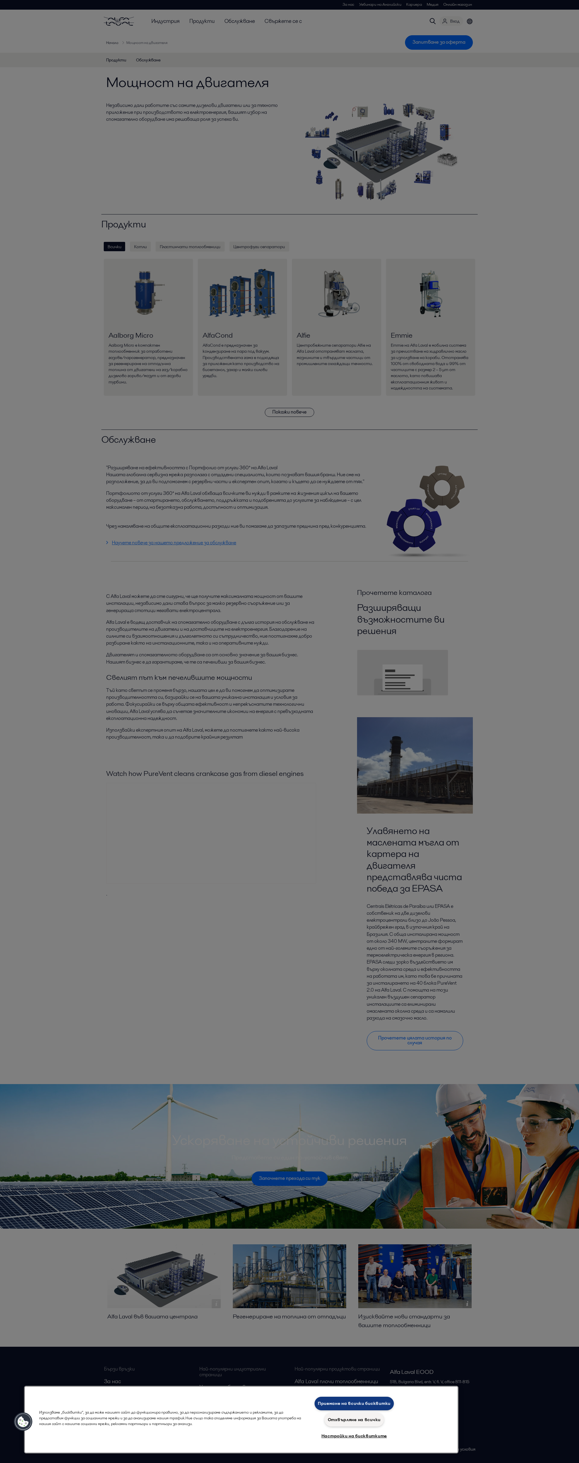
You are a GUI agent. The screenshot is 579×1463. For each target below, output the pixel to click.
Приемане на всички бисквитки (354, 1403)
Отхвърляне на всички (354, 1420)
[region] (241, 1419)
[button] (23, 1421)
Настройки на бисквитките (354, 1436)
